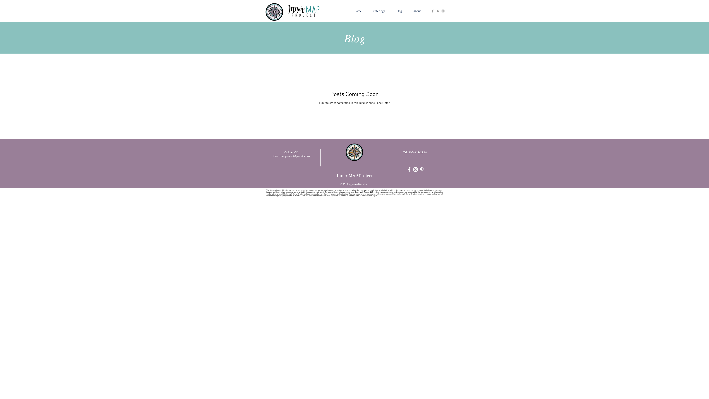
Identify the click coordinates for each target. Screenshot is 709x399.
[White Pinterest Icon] (422, 169)
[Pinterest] (438, 11)
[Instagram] (443, 11)
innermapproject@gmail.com (291, 156)
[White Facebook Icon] (409, 169)
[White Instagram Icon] (415, 169)
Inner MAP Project (355, 175)
